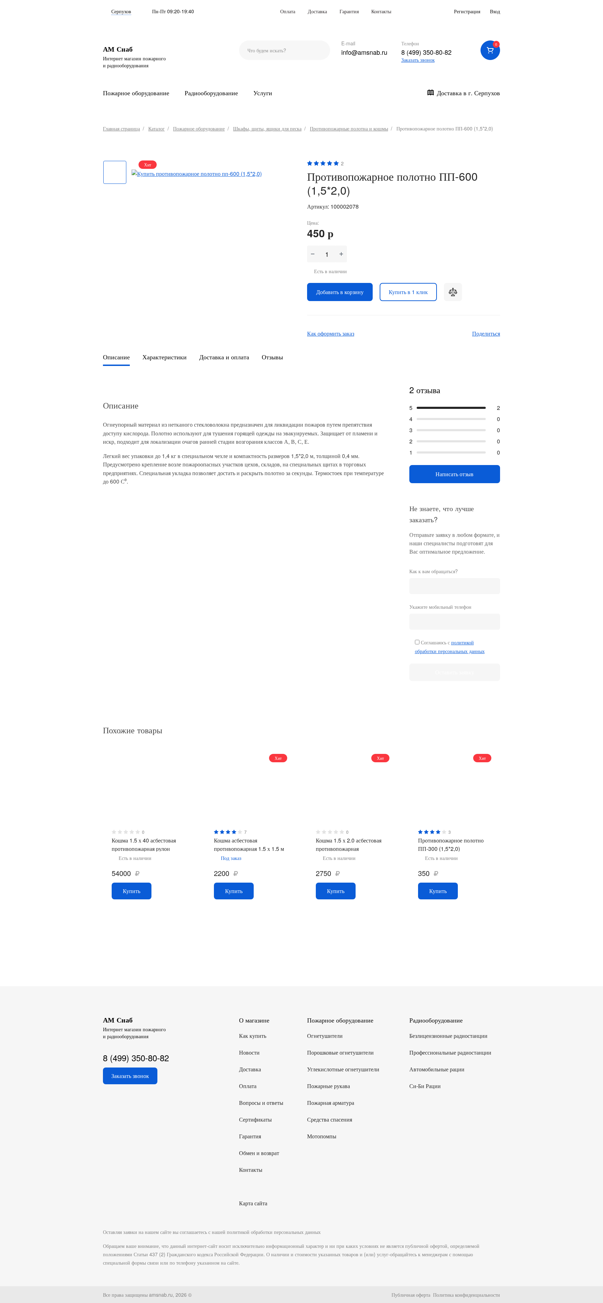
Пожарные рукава (328, 1086)
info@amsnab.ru (364, 52)
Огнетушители (325, 1036)
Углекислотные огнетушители (343, 1069)
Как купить (252, 1036)
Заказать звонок (418, 59)
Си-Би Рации (425, 1086)
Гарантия (349, 11)
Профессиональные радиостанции (450, 1052)
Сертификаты (255, 1119)
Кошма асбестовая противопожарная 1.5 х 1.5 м (249, 844)
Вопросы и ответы (261, 1103)
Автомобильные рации (436, 1069)
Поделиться (486, 333)
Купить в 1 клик (408, 292)
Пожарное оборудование (136, 92)
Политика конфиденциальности (466, 1294)
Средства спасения (329, 1119)
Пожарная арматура (330, 1103)
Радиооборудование (211, 92)
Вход (495, 11)
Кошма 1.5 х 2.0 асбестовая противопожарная (348, 844)
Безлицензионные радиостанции (448, 1036)
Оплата (287, 11)
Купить (131, 891)
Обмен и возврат (259, 1153)
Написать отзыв (455, 474)
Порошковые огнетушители (340, 1052)
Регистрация (467, 11)
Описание (116, 356)
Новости (249, 1052)
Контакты (381, 11)
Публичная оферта (411, 1294)
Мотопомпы (321, 1136)
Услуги (262, 92)
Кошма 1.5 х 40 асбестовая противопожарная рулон (144, 844)
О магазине (254, 1019)
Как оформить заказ (330, 333)
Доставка (317, 11)
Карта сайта (253, 1203)
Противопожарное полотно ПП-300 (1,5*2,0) (451, 844)
